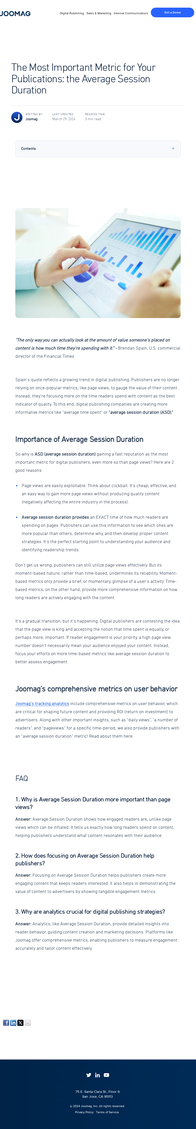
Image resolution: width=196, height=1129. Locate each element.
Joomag (32, 119)
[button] (98, 272)
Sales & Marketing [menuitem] (99, 13)
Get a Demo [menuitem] (172, 12)
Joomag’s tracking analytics (42, 704)
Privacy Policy (82, 1112)
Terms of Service (107, 1112)
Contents (28, 148)
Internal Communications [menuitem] (131, 13)
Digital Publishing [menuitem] (72, 13)
